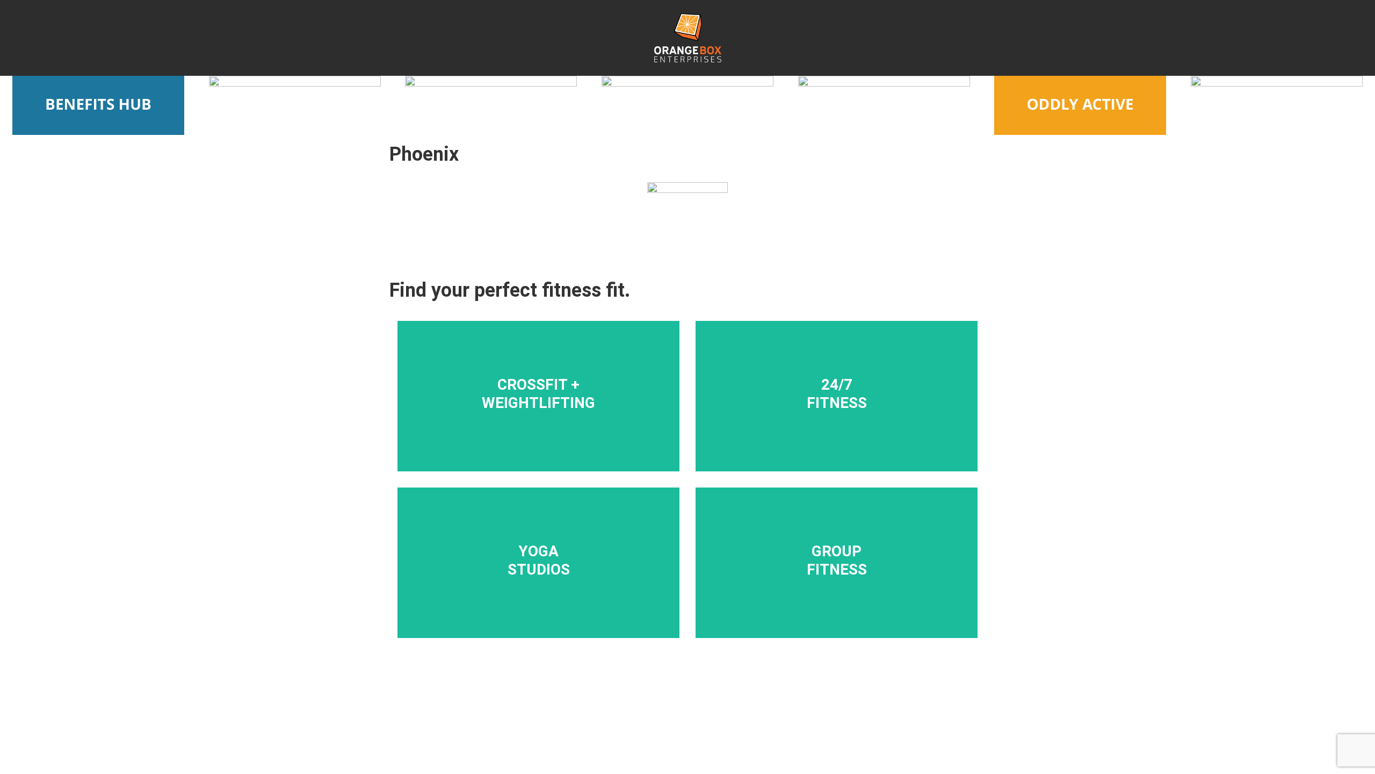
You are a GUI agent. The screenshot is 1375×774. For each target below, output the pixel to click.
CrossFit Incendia (549, 395)
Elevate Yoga (549, 528)
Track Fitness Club (847, 375)
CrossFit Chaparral (549, 437)
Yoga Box (549, 555)
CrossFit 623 (549, 409)
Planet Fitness (847, 430)
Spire (847, 596)
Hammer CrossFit (549, 423)
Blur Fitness (549, 368)
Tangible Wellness (847, 416)
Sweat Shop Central (549, 596)
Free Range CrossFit (549, 354)
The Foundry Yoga (549, 583)
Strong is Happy (847, 542)
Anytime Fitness (847, 388)
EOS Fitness (848, 361)
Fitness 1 (847, 402)
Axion (847, 555)
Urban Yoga (549, 569)
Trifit (847, 583)
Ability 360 (847, 569)
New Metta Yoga (549, 542)
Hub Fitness (847, 528)
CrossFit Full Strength (549, 382)
